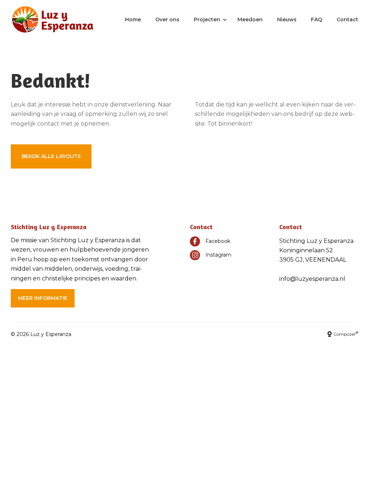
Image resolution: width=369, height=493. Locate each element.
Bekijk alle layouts (51, 156)
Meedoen (250, 19)
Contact (347, 19)
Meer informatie (42, 298)
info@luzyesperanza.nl (312, 278)
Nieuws (287, 19)
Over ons (167, 19)
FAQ (316, 19)
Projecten (207, 19)
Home (133, 19)
